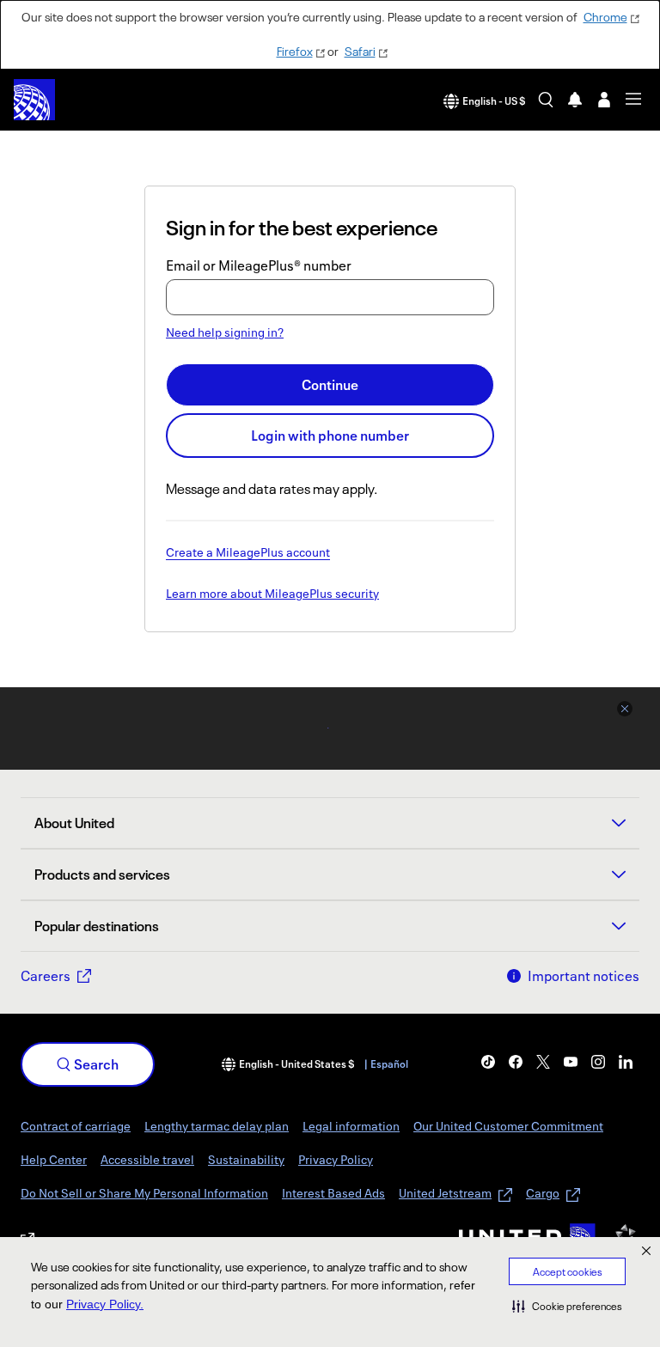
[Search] (546, 99)
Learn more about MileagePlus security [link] (272, 594)
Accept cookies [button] (567, 1272)
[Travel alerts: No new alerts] (575, 100)
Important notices (583, 975)
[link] (488, 1062)
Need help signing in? (225, 332)
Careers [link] (45, 975)
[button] (567, 1306)
